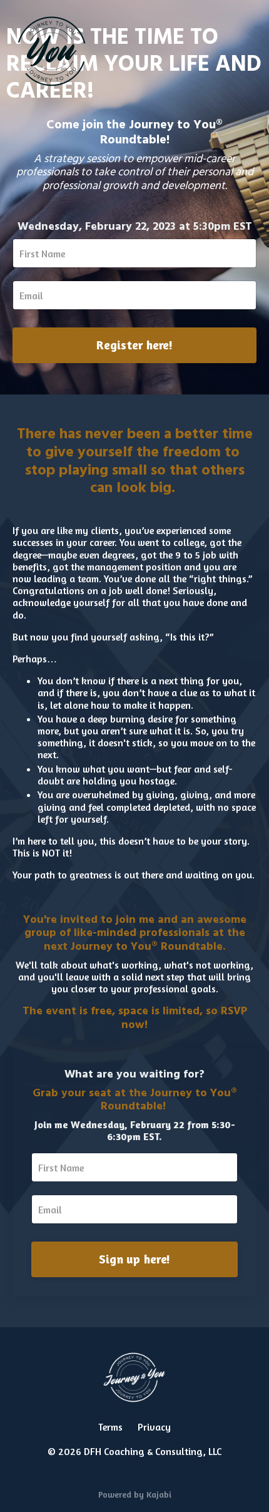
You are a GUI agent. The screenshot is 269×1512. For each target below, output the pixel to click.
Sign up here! (134, 1259)
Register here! (134, 344)
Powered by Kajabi (134, 1494)
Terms (110, 1427)
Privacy (154, 1427)
